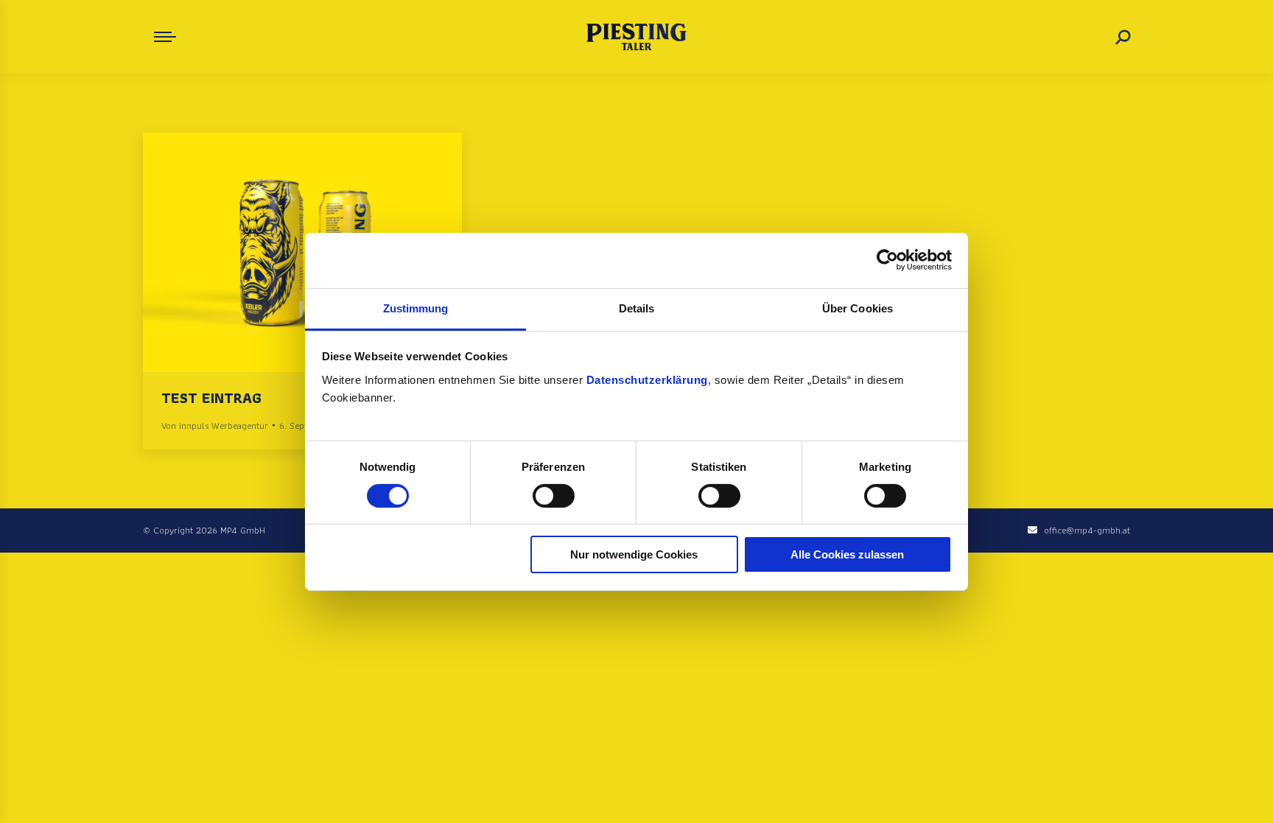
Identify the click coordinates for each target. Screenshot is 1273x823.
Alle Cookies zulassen (847, 554)
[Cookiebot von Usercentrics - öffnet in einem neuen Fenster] (887, 260)
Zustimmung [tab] (416, 307)
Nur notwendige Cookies (634, 554)
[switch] (554, 496)
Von (214, 425)
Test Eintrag (211, 398)
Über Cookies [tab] (857, 307)
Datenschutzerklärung (647, 379)
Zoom (283, 252)
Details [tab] (637, 307)
